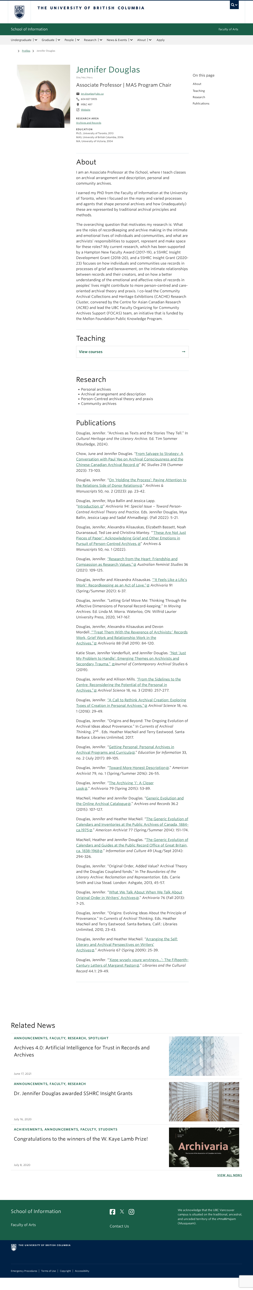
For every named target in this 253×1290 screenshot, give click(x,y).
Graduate (48, 40)
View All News (229, 1175)
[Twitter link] (123, 1213)
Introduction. (89, 506)
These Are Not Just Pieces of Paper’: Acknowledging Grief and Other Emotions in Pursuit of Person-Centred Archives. (131, 538)
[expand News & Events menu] (131, 40)
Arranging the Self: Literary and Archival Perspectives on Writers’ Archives (127, 944)
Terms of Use (48, 1271)
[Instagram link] (133, 1213)
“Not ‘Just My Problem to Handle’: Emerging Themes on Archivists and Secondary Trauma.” (131, 658)
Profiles (26, 50)
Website (85, 109)
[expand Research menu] (101, 40)
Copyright (65, 1271)
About (141, 40)
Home (13, 50)
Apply (161, 40)
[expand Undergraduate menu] (36, 40)
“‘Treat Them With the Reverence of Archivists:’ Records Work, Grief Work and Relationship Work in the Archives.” (132, 637)
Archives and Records (88, 122)
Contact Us (119, 1226)
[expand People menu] (78, 40)
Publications (201, 103)
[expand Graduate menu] (59, 40)
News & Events (117, 40)
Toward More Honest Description (137, 768)
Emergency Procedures (24, 1271)
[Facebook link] (114, 1213)
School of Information (29, 29)
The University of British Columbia (19, 12)
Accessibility (82, 1271)
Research (90, 40)
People (69, 40)
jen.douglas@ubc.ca (92, 93)
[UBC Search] (234, 5)
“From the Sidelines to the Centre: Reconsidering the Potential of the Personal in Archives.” (128, 684)
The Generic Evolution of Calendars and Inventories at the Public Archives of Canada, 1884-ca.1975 (132, 824)
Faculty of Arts (228, 29)
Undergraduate (21, 40)
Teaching (199, 90)
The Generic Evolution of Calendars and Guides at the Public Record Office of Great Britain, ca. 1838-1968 (132, 845)
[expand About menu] (150, 40)
